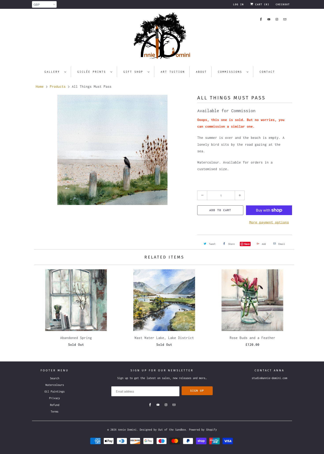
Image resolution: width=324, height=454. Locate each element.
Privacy (54, 398)
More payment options (269, 222)
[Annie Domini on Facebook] (261, 19)
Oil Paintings (55, 391)
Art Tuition (173, 71)
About (201, 71)
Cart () (261, 4)
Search (54, 378)
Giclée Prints (92, 71)
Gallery (53, 71)
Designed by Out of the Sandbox (163, 429)
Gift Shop (134, 71)
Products (58, 86)
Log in (238, 4)
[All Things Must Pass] (112, 150)
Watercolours (54, 385)
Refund (54, 405)
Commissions (231, 71)
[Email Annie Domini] (285, 19)
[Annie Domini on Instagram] (277, 19)
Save (247, 244)
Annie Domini (127, 429)
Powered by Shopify (203, 429)
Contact (267, 71)
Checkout (283, 4)
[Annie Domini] (162, 37)
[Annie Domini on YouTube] (269, 19)
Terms (54, 411)
